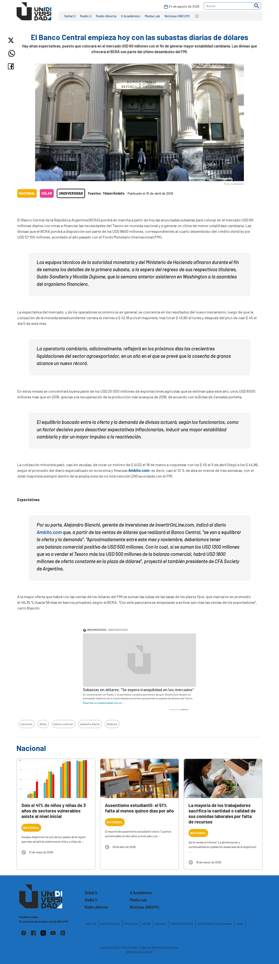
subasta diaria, (90, 724)
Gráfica (146, 923)
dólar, (43, 724)
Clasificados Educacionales (214, 923)
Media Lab (152, 16)
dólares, (112, 724)
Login (239, 923)
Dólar (47, 193)
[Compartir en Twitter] (12, 40)
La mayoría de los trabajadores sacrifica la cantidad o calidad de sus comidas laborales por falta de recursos (222, 813)
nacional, (26, 724)
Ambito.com (138, 470)
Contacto (160, 923)
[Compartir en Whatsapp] (12, 53)
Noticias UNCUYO (177, 16)
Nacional (27, 193)
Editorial (90, 923)
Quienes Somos (110, 923)
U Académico (130, 16)
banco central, (63, 724)
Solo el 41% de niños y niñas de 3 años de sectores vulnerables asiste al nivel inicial (53, 810)
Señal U (70, 16)
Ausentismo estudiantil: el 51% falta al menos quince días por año (139, 807)
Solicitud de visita (181, 923)
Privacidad (130, 923)
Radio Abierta (106, 16)
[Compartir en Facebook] (12, 66)
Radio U (85, 16)
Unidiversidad (71, 193)
